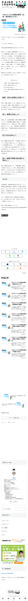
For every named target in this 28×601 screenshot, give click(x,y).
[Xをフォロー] (20, 264)
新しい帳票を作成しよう (11, 85)
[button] (18, 256)
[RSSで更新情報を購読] (20, 268)
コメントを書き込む (14, 417)
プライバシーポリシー (14, 596)
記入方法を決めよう (10, 87)
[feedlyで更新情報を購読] (7, 268)
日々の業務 (5, 215)
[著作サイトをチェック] (7, 264)
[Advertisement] (14, 232)
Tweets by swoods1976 (7, 573)
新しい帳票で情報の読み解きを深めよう (14, 89)
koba (14, 477)
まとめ (6, 91)
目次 (12, 80)
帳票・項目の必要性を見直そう (12, 83)
